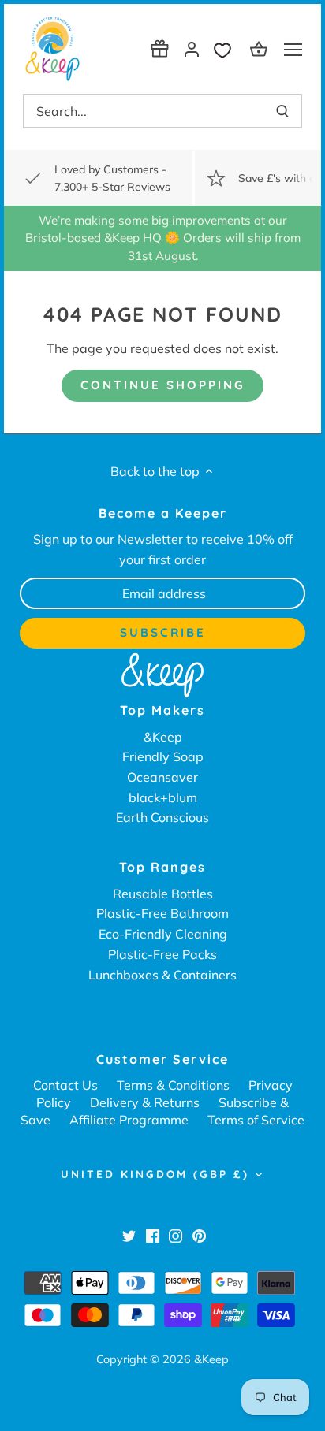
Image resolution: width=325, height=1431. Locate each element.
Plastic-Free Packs (162, 954)
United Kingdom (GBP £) (155, 1174)
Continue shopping (162, 384)
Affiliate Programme (129, 1120)
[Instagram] (175, 1235)
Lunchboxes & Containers (162, 975)
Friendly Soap (163, 756)
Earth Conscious (162, 817)
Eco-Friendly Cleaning (163, 934)
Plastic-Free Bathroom (162, 913)
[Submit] (282, 111)
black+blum (163, 797)
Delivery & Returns (145, 1102)
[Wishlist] (226, 48)
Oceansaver (162, 777)
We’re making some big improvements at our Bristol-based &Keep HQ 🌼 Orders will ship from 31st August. (163, 238)
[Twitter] (129, 1235)
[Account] (191, 48)
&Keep (163, 737)
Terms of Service (255, 1120)
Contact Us (65, 1085)
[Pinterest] (199, 1235)
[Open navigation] (293, 49)
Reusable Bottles (163, 893)
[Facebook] (152, 1235)
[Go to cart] (261, 48)
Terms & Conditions (173, 1085)
